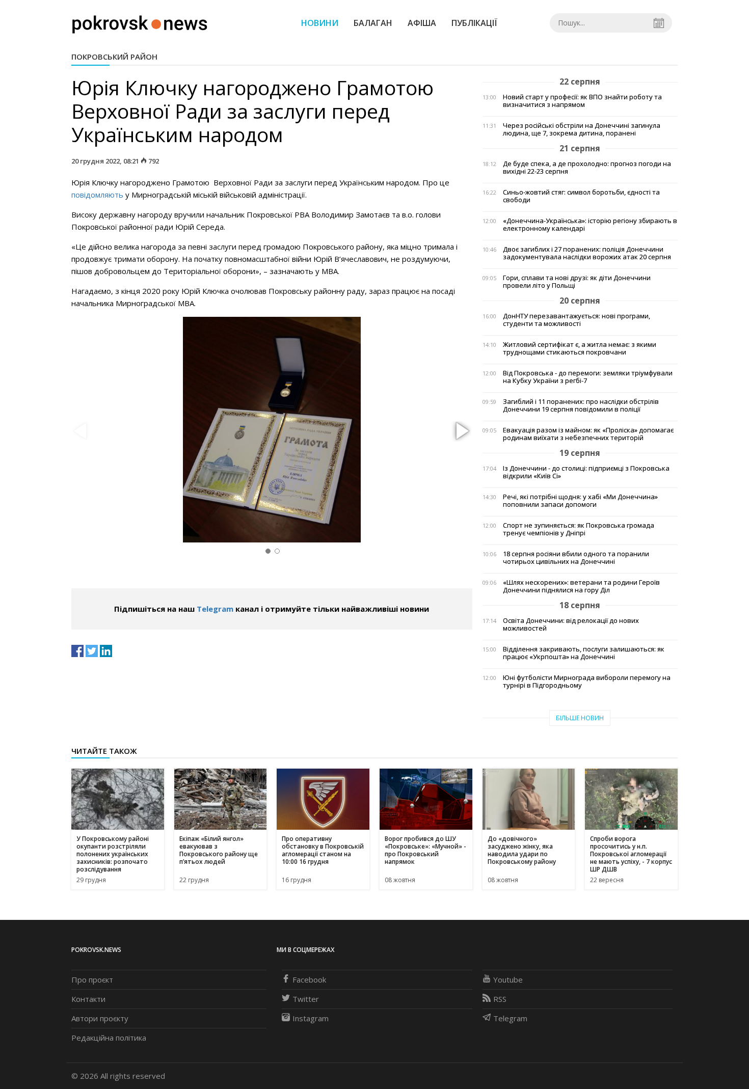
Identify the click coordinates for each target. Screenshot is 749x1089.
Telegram (215, 609)
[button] (461, 431)
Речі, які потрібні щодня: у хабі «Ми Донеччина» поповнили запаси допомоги (580, 500)
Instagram (310, 1018)
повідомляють (97, 194)
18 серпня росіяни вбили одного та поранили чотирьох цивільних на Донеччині (576, 557)
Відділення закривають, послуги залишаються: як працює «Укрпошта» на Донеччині (583, 653)
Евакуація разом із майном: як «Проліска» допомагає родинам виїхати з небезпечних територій (588, 434)
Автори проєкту (99, 1018)
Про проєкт (92, 979)
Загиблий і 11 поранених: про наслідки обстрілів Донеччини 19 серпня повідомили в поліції (581, 405)
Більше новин (580, 718)
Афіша (422, 23)
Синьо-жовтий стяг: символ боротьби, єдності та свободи (581, 196)
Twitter (305, 999)
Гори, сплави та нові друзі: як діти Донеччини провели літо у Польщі (577, 281)
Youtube (508, 979)
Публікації (474, 23)
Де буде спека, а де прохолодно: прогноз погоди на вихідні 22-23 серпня (587, 167)
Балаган (373, 23)
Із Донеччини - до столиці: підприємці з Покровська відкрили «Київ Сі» (586, 472)
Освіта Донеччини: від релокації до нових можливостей (571, 624)
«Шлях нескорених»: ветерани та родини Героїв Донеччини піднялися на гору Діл (581, 586)
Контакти (88, 999)
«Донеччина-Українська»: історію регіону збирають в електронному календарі (590, 224)
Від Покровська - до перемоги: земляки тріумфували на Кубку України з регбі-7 (588, 377)
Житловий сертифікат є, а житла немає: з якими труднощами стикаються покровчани (579, 348)
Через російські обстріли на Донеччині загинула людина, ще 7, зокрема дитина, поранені (581, 129)
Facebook (309, 979)
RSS (499, 999)
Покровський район (114, 56)
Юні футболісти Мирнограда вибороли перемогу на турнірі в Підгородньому (587, 681)
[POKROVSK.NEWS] (139, 22)
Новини (319, 23)
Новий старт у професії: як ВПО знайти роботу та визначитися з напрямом (582, 100)
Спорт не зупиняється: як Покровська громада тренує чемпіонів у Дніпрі (578, 529)
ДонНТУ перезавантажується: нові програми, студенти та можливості (576, 320)
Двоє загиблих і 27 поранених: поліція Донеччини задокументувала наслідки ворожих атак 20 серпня (587, 253)
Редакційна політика (108, 1037)
